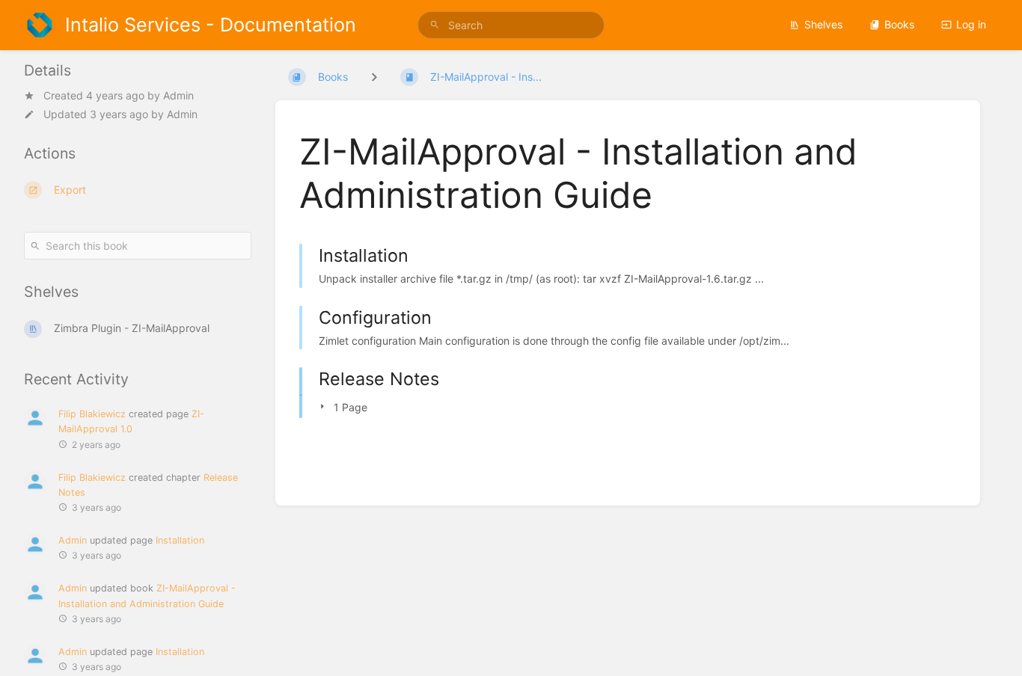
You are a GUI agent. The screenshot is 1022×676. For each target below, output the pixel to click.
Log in (971, 24)
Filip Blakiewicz (92, 414)
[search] (511, 25)
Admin (178, 95)
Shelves (823, 24)
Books (899, 24)
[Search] (434, 25)
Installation (180, 540)
